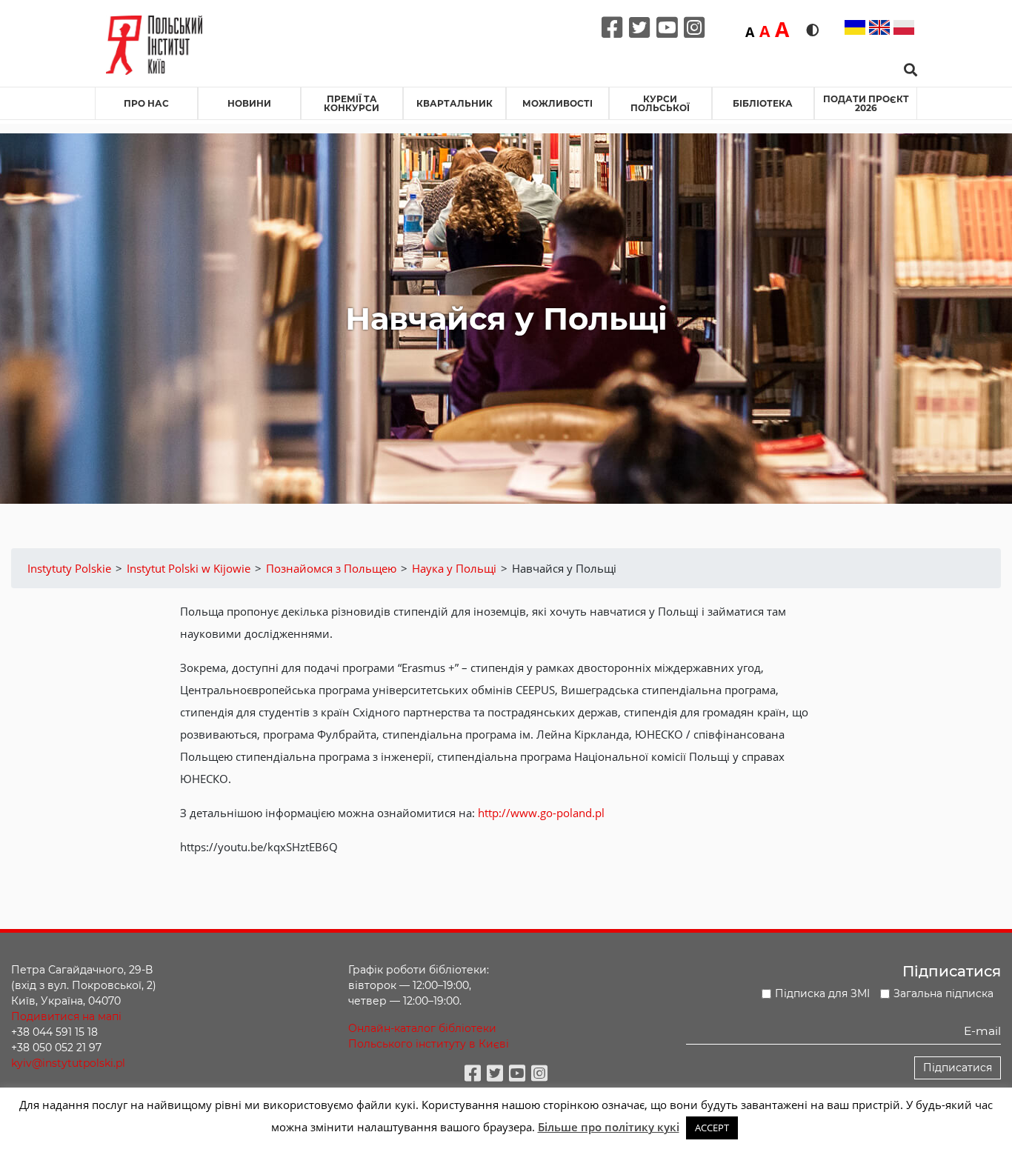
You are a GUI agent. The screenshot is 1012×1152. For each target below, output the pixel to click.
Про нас (146, 103)
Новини (249, 103)
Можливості (557, 103)
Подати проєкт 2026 (866, 103)
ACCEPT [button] (712, 1127)
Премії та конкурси (351, 103)
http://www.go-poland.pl (541, 812)
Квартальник (454, 103)
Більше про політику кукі (608, 1126)
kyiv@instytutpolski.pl (68, 1063)
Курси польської (660, 103)
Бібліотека (763, 103)
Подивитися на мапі (66, 1016)
